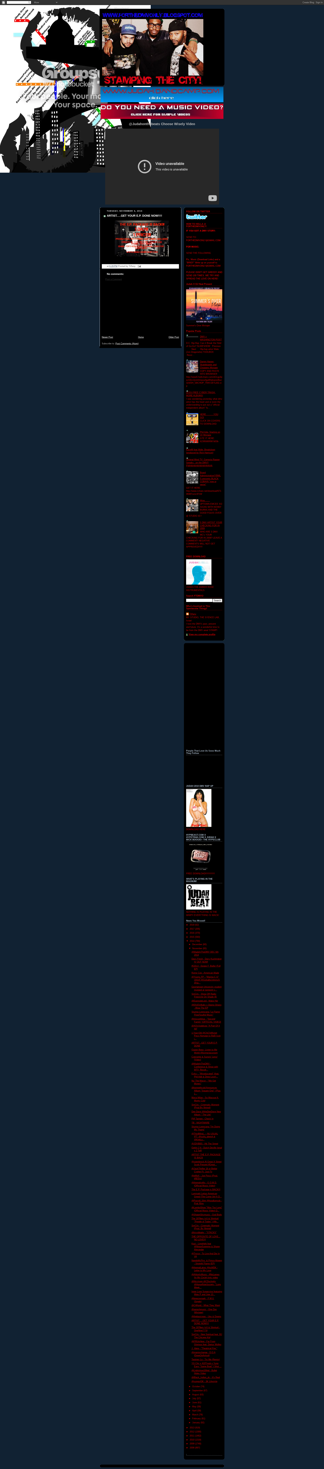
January (196, 1422)
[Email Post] (139, 266)
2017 (192, 929)
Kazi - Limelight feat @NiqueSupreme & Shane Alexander (206, 1247)
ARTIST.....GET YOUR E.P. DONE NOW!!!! (134, 215)
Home (141, 337)
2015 (192, 937)
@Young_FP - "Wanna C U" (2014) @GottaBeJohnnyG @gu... (206, 980)
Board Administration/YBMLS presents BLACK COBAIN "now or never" (210, 478)
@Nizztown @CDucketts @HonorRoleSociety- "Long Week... (206, 1284)
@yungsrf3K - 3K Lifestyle (204, 1381)
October (196, 1386)
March (195, 1415)
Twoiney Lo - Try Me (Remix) (206, 1359)
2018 (192, 925)
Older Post (174, 337)
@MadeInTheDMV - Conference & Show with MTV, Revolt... (205, 1067)
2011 (192, 1436)
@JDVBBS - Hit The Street (205, 1144)
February (196, 1418)
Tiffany (193, 614)
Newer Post (107, 337)
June (195, 1402)
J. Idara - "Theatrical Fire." (204, 1348)
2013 (192, 1428)
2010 (192, 1440)
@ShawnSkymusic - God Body (207, 1215)
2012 (192, 1432)
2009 (192, 1444)
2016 (192, 933)
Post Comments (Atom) (127, 343)
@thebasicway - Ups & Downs (206, 1316)
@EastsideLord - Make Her (205, 1001)
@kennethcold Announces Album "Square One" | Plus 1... (206, 1091)
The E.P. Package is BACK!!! (206, 1189)
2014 (192, 941)
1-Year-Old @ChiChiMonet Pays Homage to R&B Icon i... (206, 1036)
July (194, 1398)
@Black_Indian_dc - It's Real (206, 1377)
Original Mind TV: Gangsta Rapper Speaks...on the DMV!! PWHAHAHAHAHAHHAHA (203, 462)
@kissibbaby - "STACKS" (204, 1232)
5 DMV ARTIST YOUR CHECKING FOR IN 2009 (211, 525)
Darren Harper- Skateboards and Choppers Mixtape (209, 365)
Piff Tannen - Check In (202, 1119)
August (196, 1394)
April (194, 1410)
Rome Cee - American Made (205, 973)
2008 (192, 1448)
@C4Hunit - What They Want (206, 1305)
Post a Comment (113, 279)
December (197, 944)
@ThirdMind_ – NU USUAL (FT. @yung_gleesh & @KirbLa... (205, 1137)
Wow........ (205, 500)
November (197, 948)
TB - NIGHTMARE (201, 1123)
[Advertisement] (140, 310)
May (194, 1406)
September (198, 1390)
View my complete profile (202, 634)
